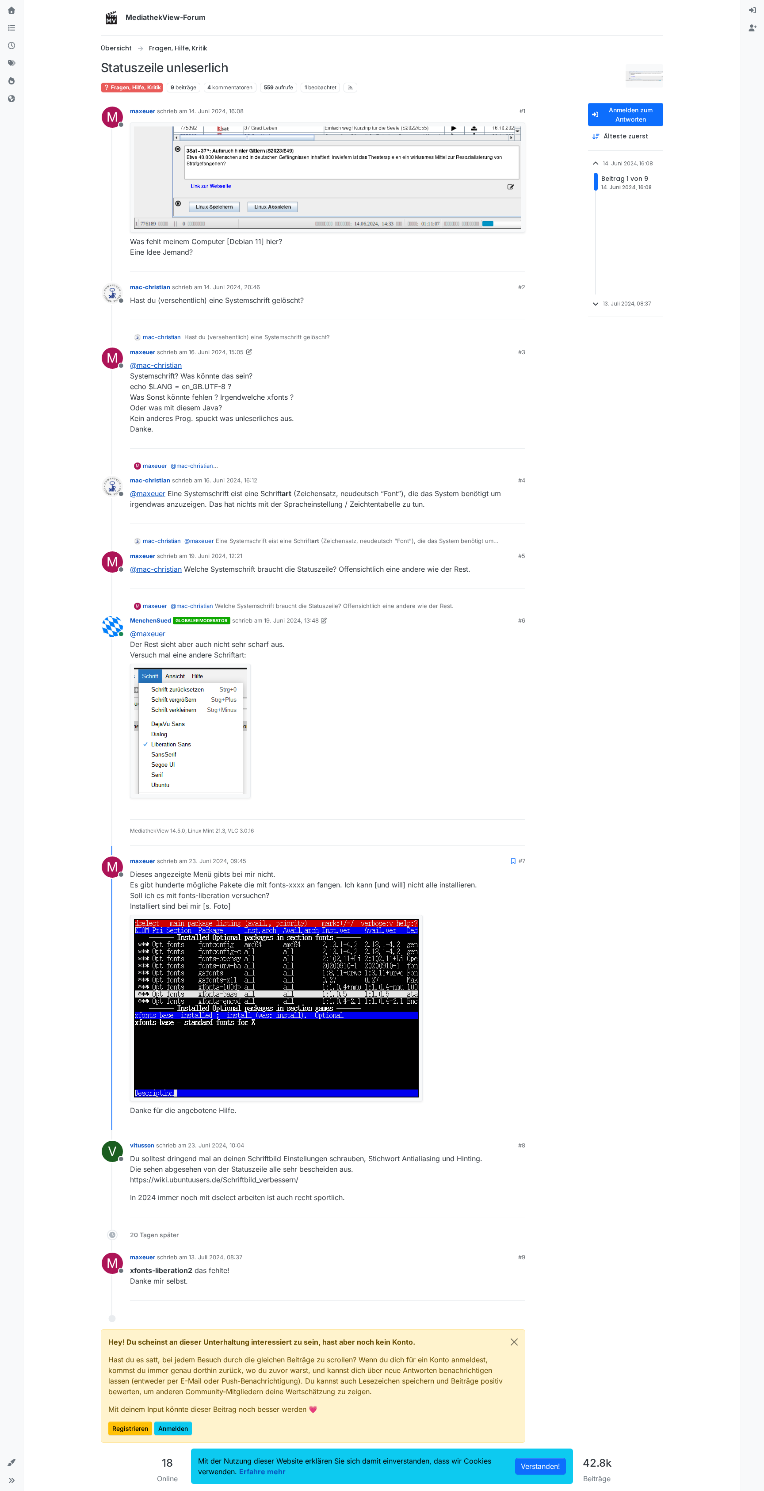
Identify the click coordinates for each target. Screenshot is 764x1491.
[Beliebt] (11, 81)
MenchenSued (150, 620)
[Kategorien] (11, 28)
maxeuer (142, 111)
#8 (521, 1145)
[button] (11, 1463)
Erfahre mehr (262, 1471)
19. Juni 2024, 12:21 (215, 555)
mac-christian (150, 287)
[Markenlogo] (111, 18)
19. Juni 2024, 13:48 (291, 620)
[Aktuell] (11, 46)
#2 (521, 287)
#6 (521, 620)
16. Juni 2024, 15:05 (216, 352)
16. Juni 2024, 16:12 (230, 480)
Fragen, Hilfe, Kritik (135, 87)
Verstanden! (540, 1466)
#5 (521, 555)
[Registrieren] (752, 28)
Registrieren (130, 1428)
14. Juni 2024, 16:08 (216, 111)
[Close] (514, 1342)
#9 (521, 1257)
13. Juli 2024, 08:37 (215, 1257)
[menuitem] (752, 11)
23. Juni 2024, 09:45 (217, 860)
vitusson (142, 1145)
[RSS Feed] (350, 87)
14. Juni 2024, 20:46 (232, 287)
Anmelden (173, 1428)
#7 (522, 860)
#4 (521, 480)
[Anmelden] (752, 11)
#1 (522, 111)
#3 (521, 352)
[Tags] (11, 64)
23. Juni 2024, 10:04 (216, 1145)
